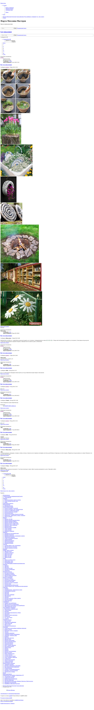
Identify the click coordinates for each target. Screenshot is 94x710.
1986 (10, 364)
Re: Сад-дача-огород (6, 64)
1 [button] (3, 44)
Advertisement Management (14, 693)
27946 (10, 61)
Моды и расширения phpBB (7, 701)
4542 (10, 459)
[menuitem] (10, 7)
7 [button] (3, 47)
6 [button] (3, 46)
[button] (7, 39)
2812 (10, 394)
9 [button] (3, 49)
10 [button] (3, 51)
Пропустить (3, 3)
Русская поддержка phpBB (6, 697)
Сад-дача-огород (6, 32)
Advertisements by (4, 693)
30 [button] (3, 53)
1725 (10, 332)
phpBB (10, 695)
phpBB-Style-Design (19, 700)
